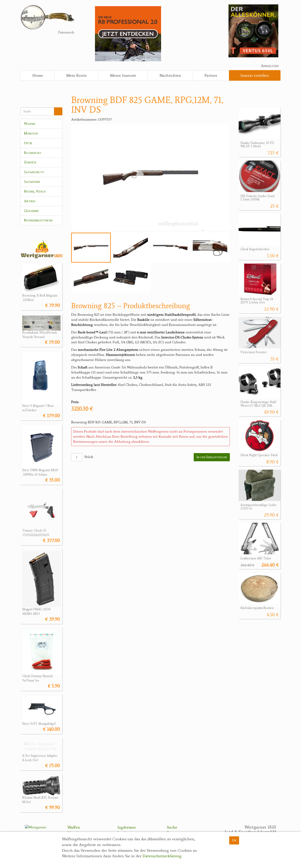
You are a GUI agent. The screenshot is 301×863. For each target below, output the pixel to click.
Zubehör (30, 162)
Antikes (29, 201)
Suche (172, 827)
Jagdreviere (32, 181)
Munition (31, 133)
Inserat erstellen (255, 75)
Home (37, 75)
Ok (234, 840)
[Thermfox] (253, 30)
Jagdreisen (126, 827)
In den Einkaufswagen (212, 457)
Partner (210, 75)
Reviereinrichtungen (38, 220)
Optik (28, 143)
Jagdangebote (34, 172)
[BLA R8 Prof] (128, 33)
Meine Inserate (123, 75)
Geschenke (31, 211)
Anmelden (270, 65)
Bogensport (32, 153)
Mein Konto (76, 75)
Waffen (29, 123)
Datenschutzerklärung (162, 856)
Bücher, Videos (35, 191)
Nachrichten (170, 75)
